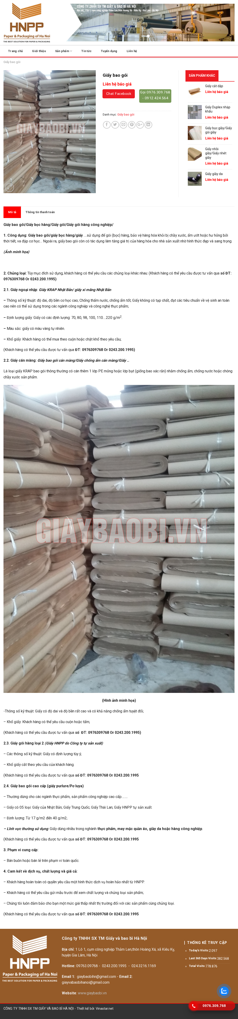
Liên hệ (132, 51)
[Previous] (66, 23)
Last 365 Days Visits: (203, 958)
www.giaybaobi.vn (92, 993)
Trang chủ (15, 51)
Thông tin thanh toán (40, 212)
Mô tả (12, 212)
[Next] (225, 23)
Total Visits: (197, 966)
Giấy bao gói (11, 62)
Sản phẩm (62, 51)
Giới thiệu (39, 51)
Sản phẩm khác (202, 75)
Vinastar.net (104, 1008)
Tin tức (86, 51)
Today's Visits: (199, 950)
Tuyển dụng (109, 51)
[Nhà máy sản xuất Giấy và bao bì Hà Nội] (26, 22)
